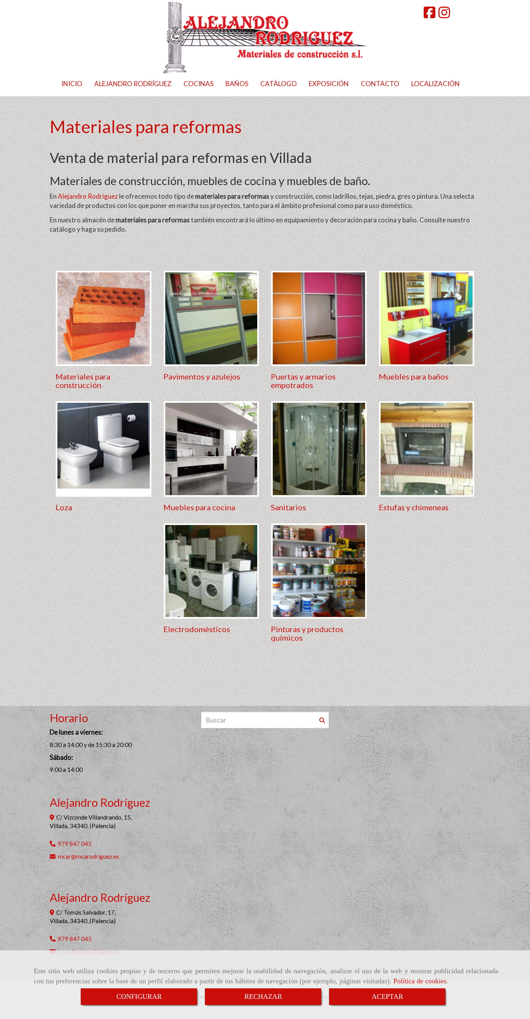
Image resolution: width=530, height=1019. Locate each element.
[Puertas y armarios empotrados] (319, 318)
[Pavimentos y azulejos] (211, 318)
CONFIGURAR (139, 996)
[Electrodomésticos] (211, 571)
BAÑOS (236, 84)
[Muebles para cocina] (211, 449)
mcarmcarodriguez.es (88, 856)
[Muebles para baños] (427, 318)
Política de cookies (420, 981)
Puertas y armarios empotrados (303, 381)
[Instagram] (444, 15)
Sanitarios (288, 507)
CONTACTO (380, 84)
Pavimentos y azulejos (201, 376)
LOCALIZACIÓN (435, 84)
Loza (63, 507)
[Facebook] (429, 15)
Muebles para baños (414, 376)
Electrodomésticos (196, 629)
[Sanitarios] (319, 449)
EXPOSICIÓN (329, 84)
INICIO (71, 84)
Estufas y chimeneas (414, 507)
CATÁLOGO (278, 84)
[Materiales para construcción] (103, 318)
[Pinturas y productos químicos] (319, 571)
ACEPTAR (387, 996)
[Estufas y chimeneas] (427, 449)
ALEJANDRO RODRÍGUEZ (132, 84)
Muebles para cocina (199, 507)
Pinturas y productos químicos (307, 633)
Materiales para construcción (82, 381)
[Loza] (103, 449)
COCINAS (198, 84)
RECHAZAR (263, 996)
